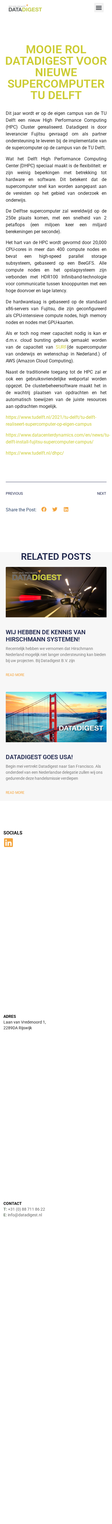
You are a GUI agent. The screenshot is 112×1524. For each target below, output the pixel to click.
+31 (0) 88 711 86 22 (26, 1209)
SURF (61, 347)
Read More (15, 675)
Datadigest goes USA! (39, 757)
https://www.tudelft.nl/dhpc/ (35, 453)
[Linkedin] (8, 843)
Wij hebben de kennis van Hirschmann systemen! (46, 636)
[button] (99, 7)
